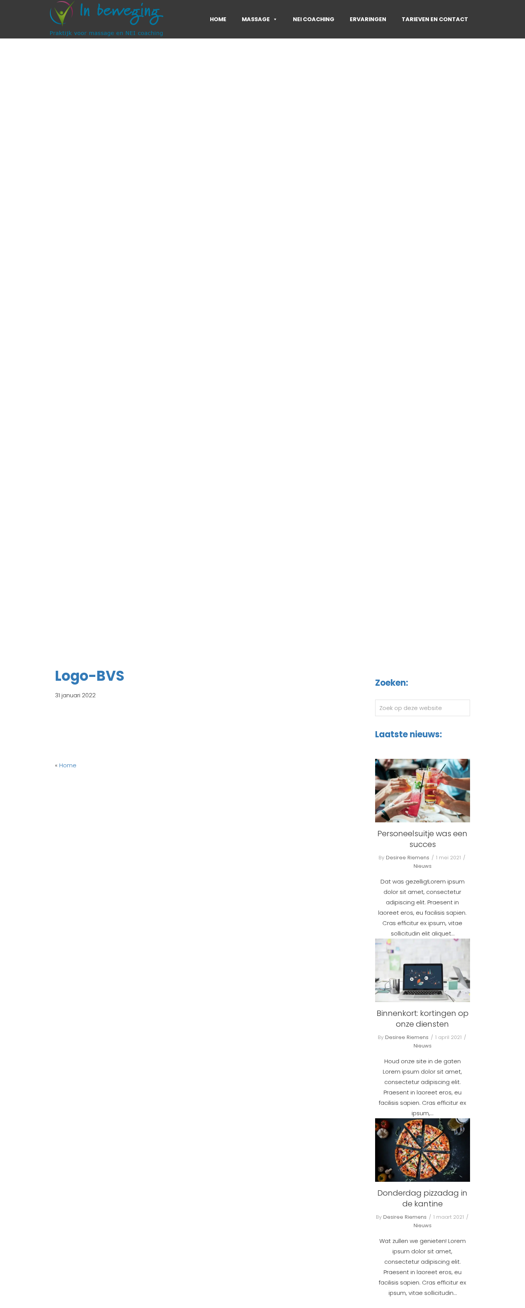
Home (218, 19)
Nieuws (423, 866)
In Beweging (82, 10)
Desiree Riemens (407, 857)
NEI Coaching (313, 19)
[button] (39, 327)
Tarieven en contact (435, 19)
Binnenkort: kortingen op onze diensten (423, 1018)
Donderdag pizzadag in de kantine (422, 1198)
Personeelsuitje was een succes (422, 839)
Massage (256, 19)
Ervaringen (368, 19)
